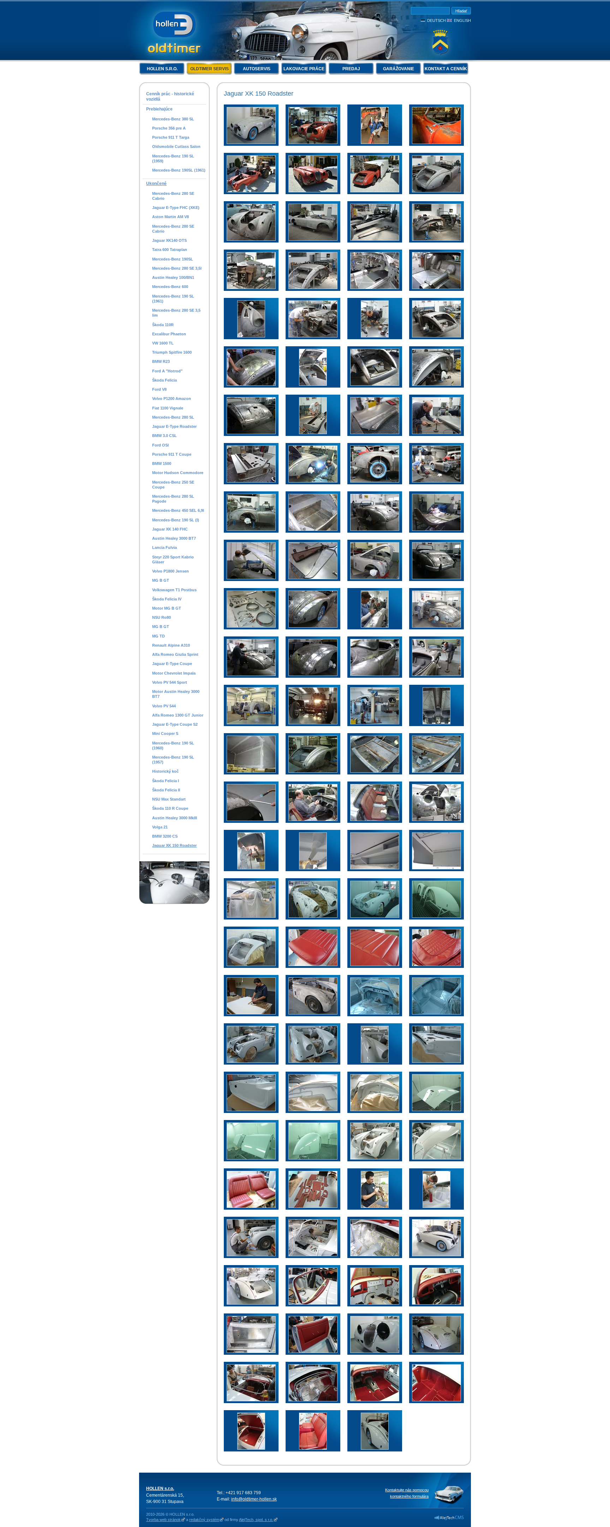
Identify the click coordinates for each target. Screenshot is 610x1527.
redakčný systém (204, 1519)
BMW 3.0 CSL (164, 435)
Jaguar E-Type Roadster (174, 426)
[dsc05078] (312, 771)
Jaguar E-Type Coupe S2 (175, 724)
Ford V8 (159, 389)
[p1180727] (436, 1158)
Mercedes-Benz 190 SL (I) (175, 520)
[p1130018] (251, 820)
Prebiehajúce (159, 109)
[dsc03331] (374, 965)
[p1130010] (312, 674)
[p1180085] (312, 1110)
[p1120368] (374, 578)
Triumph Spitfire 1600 (172, 352)
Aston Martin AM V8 (170, 217)
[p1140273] (251, 868)
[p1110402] (436, 481)
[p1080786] (436, 239)
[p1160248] (312, 1013)
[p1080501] (312, 239)
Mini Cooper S (165, 733)
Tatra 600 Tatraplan (169, 249)
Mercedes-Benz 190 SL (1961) (173, 298)
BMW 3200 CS (165, 836)
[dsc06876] (312, 1351)
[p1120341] (251, 578)
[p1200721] (251, 1351)
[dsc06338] (436, 1061)
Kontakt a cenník (446, 69)
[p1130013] (374, 674)
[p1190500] (436, 1255)
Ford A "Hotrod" (167, 371)
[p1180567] (312, 1158)
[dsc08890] (313, 1448)
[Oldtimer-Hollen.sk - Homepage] (174, 31)
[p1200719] (374, 1255)
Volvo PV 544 (164, 706)
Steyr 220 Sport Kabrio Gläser (173, 559)
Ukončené (156, 183)
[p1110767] (312, 529)
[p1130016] (436, 674)
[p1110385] (312, 481)
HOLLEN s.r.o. (162, 69)
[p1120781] (436, 626)
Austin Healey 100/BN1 (173, 277)
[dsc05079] (374, 771)
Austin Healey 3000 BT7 (174, 538)
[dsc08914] (375, 1448)
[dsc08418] (251, 1448)
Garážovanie (398, 69)
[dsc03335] (436, 965)
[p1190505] (251, 1303)
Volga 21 (160, 827)
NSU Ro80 (161, 617)
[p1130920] (374, 820)
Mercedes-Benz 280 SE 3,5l (177, 268)
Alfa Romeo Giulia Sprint (175, 654)
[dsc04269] (374, 723)
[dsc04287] (436, 723)
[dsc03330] (312, 965)
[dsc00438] (251, 239)
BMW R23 (161, 361)
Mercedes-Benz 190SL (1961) (178, 170)
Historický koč (165, 771)
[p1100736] (251, 481)
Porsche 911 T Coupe (171, 454)
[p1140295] (436, 868)
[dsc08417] (436, 1400)
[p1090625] (312, 336)
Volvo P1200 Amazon (171, 398)
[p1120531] (251, 626)
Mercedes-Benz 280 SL (173, 417)
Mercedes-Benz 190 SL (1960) (173, 745)
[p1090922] (436, 336)
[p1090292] (436, 288)
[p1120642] (312, 626)
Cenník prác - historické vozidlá (170, 96)
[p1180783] (312, 1206)
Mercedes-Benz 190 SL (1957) (173, 759)
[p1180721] (374, 1158)
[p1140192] (436, 820)
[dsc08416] (374, 1400)
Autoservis (256, 69)
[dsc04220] (251, 723)
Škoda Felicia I (165, 781)
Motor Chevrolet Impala (174, 673)
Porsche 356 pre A (169, 128)
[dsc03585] (251, 1013)
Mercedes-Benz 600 (170, 287)
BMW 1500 (161, 463)
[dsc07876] (312, 1400)
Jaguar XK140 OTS (169, 240)
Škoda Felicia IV (166, 599)
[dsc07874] (251, 1400)
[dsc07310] (374, 1351)
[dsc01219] (374, 916)
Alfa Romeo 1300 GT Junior (177, 715)
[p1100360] (374, 384)
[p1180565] (251, 1158)
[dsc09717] (312, 191)
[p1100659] (251, 433)
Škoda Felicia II (166, 790)
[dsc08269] (375, 142)
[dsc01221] (436, 916)
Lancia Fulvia (164, 547)
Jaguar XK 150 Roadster (174, 845)
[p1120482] (436, 578)
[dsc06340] (251, 1110)
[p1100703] (436, 433)
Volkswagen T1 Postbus (174, 590)
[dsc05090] (374, 1013)
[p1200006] (312, 1303)
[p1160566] (312, 916)
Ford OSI (160, 445)
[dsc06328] (312, 1061)
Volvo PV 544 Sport (169, 682)
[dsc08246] (312, 142)
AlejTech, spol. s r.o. (256, 1519)
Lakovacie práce (303, 69)
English (462, 20)
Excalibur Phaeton (169, 334)
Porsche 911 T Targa (170, 137)
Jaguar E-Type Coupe (172, 663)
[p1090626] (375, 336)
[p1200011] (374, 1303)
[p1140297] (251, 916)
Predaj (351, 69)
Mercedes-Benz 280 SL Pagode (173, 498)
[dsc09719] (374, 191)
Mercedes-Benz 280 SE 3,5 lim (176, 312)
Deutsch (436, 20)
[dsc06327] (251, 1061)
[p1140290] (374, 868)
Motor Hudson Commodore (177, 473)
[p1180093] (374, 1110)
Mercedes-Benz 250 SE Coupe (173, 484)
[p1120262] (436, 529)
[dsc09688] (251, 191)
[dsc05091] (436, 1013)
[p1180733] (251, 1206)
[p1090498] (251, 336)
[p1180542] (436, 1110)
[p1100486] (436, 384)
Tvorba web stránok (163, 1519)
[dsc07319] (436, 1351)
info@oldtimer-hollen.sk (254, 1499)
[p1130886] (312, 820)
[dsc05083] (436, 771)
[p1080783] (374, 239)
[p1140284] (313, 868)
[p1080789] (251, 288)
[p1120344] (312, 578)
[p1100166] (251, 384)
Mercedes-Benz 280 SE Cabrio (173, 195)
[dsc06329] (375, 1061)
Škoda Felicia (164, 380)
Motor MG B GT (166, 608)
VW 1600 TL (163, 343)
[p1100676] (374, 433)
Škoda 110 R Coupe (170, 808)
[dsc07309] (251, 142)
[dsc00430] (436, 191)
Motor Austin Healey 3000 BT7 (175, 694)
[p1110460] (251, 529)
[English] (450, 20)
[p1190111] (251, 1255)
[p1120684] (375, 626)
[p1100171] (313, 384)
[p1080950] (312, 288)
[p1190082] (375, 1206)
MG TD (158, 636)
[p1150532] (251, 965)
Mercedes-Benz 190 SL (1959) (173, 158)
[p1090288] (374, 288)
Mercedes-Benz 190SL (172, 259)
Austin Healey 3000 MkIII (174, 818)
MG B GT (160, 580)
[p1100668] (313, 433)
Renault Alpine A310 (171, 645)
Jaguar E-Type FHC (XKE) (175, 207)
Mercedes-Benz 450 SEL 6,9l (178, 510)
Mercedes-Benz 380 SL (173, 119)
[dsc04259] (312, 723)
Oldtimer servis (209, 69)
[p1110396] (374, 481)
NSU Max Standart (169, 799)
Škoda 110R (163, 325)
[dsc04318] (251, 771)
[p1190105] (436, 1206)
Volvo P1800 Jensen (170, 571)
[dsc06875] (436, 1303)
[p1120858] (251, 674)
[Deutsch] (423, 20)
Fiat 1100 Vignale (167, 408)
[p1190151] (312, 1255)
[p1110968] (374, 529)
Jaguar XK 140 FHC (170, 529)
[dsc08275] (436, 142)
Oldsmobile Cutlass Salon (176, 146)
